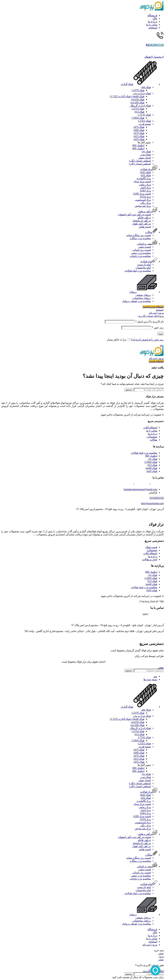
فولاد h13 (139, 111)
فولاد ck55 (139, 139)
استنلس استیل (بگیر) (140, 163)
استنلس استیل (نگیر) (140, 160)
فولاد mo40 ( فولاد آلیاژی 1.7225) (127, 96)
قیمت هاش (145, 226)
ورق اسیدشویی (143, 199)
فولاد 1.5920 (137, 117)
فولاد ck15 (139, 136)
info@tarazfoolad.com (152, 503)
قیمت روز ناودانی (141, 250)
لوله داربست (144, 264)
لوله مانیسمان (143, 267)
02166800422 (126, 484)
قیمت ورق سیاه (142, 181)
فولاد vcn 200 (137, 102)
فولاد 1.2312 (144, 121)
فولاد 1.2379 (137, 90)
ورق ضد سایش (143, 206)
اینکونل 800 (138, 148)
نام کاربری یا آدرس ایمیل (149, 321)
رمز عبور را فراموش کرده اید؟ (147, 339)
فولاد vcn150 (137, 99)
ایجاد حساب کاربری (148, 316)
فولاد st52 (146, 175)
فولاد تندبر (145, 154)
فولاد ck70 (139, 133)
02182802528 (157, 498)
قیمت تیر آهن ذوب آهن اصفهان (134, 214)
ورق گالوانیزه (144, 178)
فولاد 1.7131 (144, 114)
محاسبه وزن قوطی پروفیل (136, 301)
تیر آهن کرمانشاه (142, 220)
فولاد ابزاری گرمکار (140, 105)
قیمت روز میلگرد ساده (138, 235)
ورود (160, 333)
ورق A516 (145, 196)
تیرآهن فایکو (144, 217)
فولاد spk (146, 87)
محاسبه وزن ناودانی (140, 256)
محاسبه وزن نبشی (141, 253)
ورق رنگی (145, 202)
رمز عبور (158, 327)
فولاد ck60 (139, 130)
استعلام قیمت (156, 361)
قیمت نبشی (144, 246)
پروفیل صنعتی (143, 295)
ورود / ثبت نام (150, 944)
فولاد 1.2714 (137, 108)
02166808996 (142, 484)
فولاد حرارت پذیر (142, 93)
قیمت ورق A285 (142, 193)
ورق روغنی (145, 184)
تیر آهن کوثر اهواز (141, 223)
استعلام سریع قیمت (153, 306)
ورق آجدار (145, 187)
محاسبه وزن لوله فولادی (138, 270)
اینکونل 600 (138, 145)
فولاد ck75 (139, 127)
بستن (161, 667)
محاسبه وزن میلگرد (140, 238)
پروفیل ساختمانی (141, 298)
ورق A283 (145, 190)
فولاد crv (146, 151)
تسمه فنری (145, 124)
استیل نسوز (144, 157)
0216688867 (157, 484)
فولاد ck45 (145, 172)
